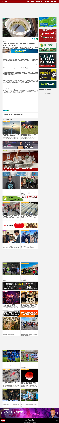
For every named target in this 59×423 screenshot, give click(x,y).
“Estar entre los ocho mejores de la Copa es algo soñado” (11, 403)
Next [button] (57, 413)
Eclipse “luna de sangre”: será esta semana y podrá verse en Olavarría (29, 383)
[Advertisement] (20, 9)
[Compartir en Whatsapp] (37, 39)
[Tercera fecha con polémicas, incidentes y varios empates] (11, 356)
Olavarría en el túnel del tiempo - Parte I (10, 383)
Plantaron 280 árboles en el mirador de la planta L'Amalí (27, 244)
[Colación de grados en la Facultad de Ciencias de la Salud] (29, 208)
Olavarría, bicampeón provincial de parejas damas (29, 190)
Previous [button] (1, 413)
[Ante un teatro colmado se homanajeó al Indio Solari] (11, 297)
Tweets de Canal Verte (47, 93)
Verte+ (32, 1)
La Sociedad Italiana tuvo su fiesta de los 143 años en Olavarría (29, 305)
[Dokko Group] (51, 420)
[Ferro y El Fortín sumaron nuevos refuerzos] (11, 182)
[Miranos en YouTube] (26, 419)
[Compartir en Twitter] (34, 39)
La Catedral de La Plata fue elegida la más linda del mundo (11, 331)
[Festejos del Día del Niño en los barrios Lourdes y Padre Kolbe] (29, 268)
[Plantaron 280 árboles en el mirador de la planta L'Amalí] (29, 236)
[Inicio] (6, 1)
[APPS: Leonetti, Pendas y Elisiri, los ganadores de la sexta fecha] (29, 323)
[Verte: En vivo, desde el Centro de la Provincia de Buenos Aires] (7, 420)
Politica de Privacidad (33, 422)
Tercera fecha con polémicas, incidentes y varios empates (9, 364)
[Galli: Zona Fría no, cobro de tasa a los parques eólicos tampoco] (11, 236)
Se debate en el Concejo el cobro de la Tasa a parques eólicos (11, 135)
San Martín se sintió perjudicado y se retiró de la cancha (29, 364)
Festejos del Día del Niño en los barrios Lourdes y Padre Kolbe (28, 276)
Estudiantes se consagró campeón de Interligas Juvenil (29, 135)
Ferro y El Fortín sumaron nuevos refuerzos (10, 190)
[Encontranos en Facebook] (28, 419)
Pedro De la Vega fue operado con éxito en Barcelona (18, 168)
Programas (46, 1)
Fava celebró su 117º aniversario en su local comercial (11, 216)
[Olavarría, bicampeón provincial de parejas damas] (29, 182)
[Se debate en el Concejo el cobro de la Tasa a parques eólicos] (11, 127)
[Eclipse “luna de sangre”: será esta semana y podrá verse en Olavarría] (29, 375)
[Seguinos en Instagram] (32, 419)
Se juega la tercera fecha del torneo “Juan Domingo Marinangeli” (29, 403)
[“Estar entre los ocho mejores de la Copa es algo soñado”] (11, 395)
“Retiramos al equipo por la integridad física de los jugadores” (11, 276)
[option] (29, 413)
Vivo (28, 1)
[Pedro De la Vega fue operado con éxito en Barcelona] (20, 159)
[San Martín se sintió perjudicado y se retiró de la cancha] (29, 356)
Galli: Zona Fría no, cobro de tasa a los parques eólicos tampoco (11, 244)
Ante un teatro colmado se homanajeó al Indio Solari (9, 305)
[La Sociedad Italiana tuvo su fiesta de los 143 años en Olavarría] (29, 297)
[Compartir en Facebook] (32, 39)
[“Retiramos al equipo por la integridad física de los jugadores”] (11, 268)
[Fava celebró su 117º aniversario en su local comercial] (11, 208)
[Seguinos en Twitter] (30, 419)
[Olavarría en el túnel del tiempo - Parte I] (11, 375)
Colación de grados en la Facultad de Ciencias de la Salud (29, 216)
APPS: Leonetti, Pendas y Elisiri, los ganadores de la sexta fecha (29, 331)
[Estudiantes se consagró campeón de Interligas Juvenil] (29, 127)
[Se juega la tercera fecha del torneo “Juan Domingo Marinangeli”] (29, 395)
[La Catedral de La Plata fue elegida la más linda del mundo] (11, 323)
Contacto (53, 1)
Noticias (39, 1)
